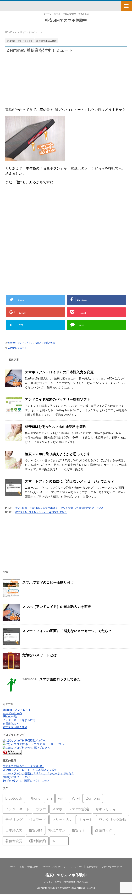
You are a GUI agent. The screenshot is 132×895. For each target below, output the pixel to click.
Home (12, 866)
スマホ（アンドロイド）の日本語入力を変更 (59, 372)
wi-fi (61, 798)
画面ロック (103, 830)
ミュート (22, 348)
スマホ (57, 809)
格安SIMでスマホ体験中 (66, 20)
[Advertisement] (66, 82)
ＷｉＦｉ (59, 841)
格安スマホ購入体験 (45, 342)
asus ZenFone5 (12, 713)
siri (49, 798)
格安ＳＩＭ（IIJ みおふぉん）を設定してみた (41, 512)
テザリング (14, 820)
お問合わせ (92, 866)
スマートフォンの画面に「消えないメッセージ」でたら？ (69, 481)
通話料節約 (37, 841)
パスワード (37, 820)
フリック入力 (62, 820)
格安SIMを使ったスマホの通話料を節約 (55, 427)
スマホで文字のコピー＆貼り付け (48, 582)
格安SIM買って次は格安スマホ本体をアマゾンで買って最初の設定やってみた (59, 507)
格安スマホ (56, 830)
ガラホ (41, 809)
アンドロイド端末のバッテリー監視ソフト (57, 399)
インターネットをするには (19, 720)
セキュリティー (107, 809)
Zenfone (12, 348)
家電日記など (11, 723)
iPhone (34, 798)
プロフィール (76, 866)
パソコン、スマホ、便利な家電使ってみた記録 (66, 882)
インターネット (17, 809)
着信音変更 (14, 841)
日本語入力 (14, 830)
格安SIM (35, 830)
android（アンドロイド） (20, 342)
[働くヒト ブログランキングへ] (12, 753)
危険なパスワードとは (39, 655)
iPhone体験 (10, 716)
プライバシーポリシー (112, 866)
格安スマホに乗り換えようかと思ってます (57, 454)
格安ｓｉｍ (80, 830)
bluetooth (13, 798)
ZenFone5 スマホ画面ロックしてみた (51, 679)
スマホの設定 (79, 809)
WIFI (76, 798)
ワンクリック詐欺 (112, 820)
